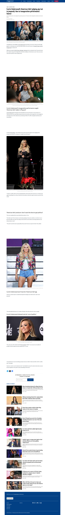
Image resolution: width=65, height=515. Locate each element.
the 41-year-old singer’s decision (21, 50)
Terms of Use (8, 508)
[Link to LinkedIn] (40, 503)
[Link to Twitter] (36, 502)
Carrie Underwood (21, 44)
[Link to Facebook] (32, 502)
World (34, 1)
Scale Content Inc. (16, 494)
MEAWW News (8, 494)
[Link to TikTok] (39, 503)
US (21, 1)
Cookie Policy (8, 507)
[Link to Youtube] (37, 502)
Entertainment (29, 1)
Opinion (49, 1)
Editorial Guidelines (9, 504)
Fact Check (38, 1)
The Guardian (23, 344)
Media (52, 1)
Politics (24, 1)
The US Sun (13, 132)
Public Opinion (44, 1)
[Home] (10, 1)
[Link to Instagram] (34, 502)
